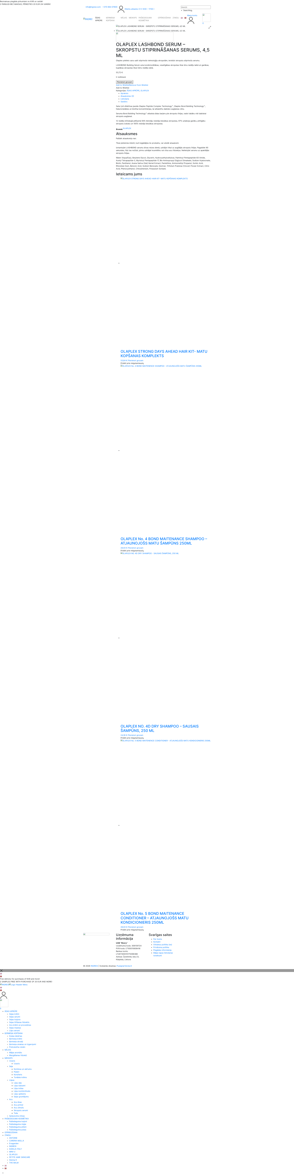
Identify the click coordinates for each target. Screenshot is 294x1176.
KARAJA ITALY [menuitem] (15, 1149)
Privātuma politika (161, 947)
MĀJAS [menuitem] (8, 1050)
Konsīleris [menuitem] (18, 1074)
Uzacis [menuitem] (12, 1061)
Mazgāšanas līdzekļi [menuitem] (18, 1055)
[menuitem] (5, 1165)
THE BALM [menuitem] (13, 1163)
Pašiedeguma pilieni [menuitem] (17, 1127)
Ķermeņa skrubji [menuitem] (16, 1041)
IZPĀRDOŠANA (164, 18)
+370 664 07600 (110, 7)
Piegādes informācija (162, 950)
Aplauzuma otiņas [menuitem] (17, 1116)
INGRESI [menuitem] (12, 1146)
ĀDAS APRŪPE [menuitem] (11, 1011)
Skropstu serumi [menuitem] (21, 1110)
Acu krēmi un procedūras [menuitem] (20, 1025)
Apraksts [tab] (124, 93)
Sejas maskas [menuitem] (15, 1028)
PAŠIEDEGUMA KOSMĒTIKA (145, 19)
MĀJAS (124, 18)
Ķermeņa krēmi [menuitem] (15, 1039)
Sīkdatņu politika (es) (162, 944)
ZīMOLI (176, 18)
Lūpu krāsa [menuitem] (18, 1088)
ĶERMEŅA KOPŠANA (110, 19)
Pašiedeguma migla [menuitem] (17, 1124)
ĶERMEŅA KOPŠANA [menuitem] (14, 1033)
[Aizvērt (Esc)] (291, 2)
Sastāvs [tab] (124, 101)
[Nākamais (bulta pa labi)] (290, 588)
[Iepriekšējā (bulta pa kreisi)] (4, 588)
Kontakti (156, 942)
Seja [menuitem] (11, 1066)
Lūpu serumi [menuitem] (14, 1030)
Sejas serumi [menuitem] (14, 1017)
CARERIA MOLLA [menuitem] (16, 1141)
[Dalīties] (286, 2)
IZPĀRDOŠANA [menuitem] (11, 1132)
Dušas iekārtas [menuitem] (15, 1036)
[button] (132, 85)
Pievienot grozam (124, 82)
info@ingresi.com (93, 7)
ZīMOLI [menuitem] (8, 1135)
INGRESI (94, 966)
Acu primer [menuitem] (18, 1105)
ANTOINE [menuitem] (13, 1138)
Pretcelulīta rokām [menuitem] (17, 1047)
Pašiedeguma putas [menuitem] (17, 1129)
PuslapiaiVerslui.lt (124, 966)
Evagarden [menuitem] (13, 1143)
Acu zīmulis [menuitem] (19, 1107)
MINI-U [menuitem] (12, 1152)
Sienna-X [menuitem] (13, 1160)
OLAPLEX (145, 90)
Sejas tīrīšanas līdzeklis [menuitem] (19, 1022)
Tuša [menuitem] (16, 1113)
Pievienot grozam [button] (135, 360)
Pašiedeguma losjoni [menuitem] (18, 1121)
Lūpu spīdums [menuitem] (20, 1094)
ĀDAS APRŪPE (98, 19)
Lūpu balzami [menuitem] (19, 1085)
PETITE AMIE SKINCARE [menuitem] (19, 1157)
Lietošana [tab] (125, 99)
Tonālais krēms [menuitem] (20, 1077)
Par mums (157, 939)
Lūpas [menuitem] (11, 1080)
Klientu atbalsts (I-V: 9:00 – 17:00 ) (139, 9)
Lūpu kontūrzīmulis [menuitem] (22, 1091)
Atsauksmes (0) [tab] (127, 96)
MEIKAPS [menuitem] (9, 1058)
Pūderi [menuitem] (16, 1072)
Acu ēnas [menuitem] (18, 1102)
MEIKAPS (133, 18)
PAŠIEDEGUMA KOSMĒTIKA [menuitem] (17, 1118)
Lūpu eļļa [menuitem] (18, 1083)
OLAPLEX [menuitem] (13, 1154)
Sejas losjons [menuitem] (14, 1019)
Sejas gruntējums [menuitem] (21, 1096)
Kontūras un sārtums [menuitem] (23, 1069)
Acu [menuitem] (11, 1099)
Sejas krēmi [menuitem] (14, 1014)
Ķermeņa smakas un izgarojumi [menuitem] (22, 1044)
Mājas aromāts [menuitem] (15, 1052)
